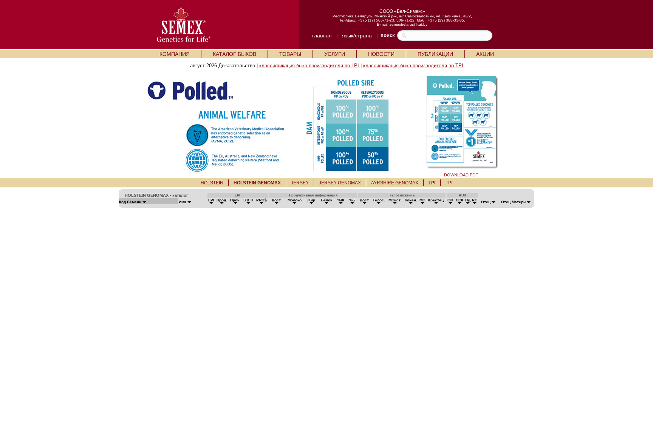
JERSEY (300, 182)
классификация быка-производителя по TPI (413, 65)
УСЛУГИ (334, 54)
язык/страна (357, 35)
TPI (449, 182)
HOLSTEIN (212, 182)
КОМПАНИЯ (174, 54)
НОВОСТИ (381, 54)
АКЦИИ (485, 54)
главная (322, 35)
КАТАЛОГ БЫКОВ (234, 54)
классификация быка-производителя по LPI (310, 65)
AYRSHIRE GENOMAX (394, 182)
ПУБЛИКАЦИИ (435, 54)
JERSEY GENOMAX (340, 182)
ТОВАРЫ (290, 54)
